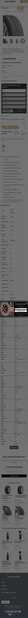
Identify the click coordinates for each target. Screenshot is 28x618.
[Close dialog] (26, 303)
